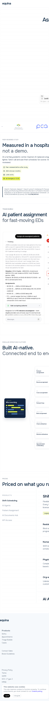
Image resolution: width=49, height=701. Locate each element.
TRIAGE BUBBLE (7, 209)
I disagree (17, 696)
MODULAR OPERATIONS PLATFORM (14, 342)
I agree (7, 696)
